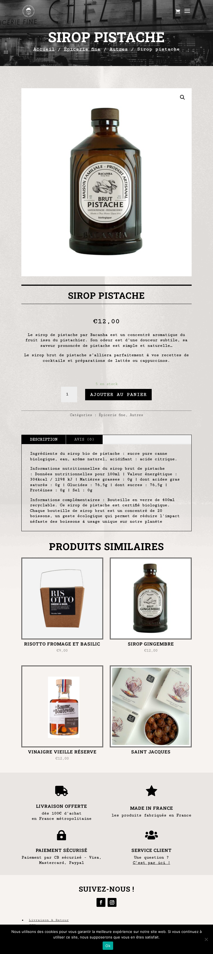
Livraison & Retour (49, 920)
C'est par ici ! (151, 863)
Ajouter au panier (118, 394)
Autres (119, 49)
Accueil (44, 49)
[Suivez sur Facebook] (101, 902)
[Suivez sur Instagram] (112, 902)
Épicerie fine (82, 49)
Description (43, 439)
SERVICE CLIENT (151, 850)
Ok (107, 945)
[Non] (206, 939)
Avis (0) (84, 439)
